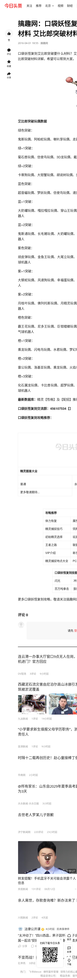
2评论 (35, 917)
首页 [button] (69, 939)
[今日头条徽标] (13, 5)
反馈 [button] (69, 951)
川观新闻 (23, 917)
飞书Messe (35, 971)
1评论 (35, 718)
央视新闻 (23, 889)
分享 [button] (9, 77)
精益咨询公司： (49, 975)
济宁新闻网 (24, 832)
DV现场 (22, 673)
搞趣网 (44, 43)
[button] (29, 5)
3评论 (33, 673)
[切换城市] (53, 6)
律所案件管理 (50, 971)
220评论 (38, 832)
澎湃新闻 (23, 746)
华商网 (21, 775)
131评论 (36, 889)
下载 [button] (68, 961)
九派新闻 (23, 718)
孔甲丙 (21, 963)
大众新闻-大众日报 (28, 803)
